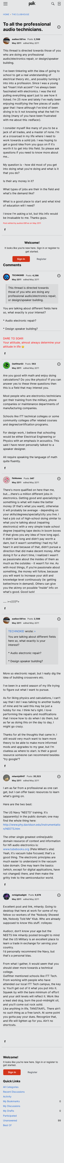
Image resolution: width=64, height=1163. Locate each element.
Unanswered (32, 1120)
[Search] (53, 3)
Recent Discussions (14, 1091)
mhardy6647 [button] (18, 776)
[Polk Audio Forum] (32, 3)
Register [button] (41, 258)
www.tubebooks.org (16, 849)
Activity (7, 1096)
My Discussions (11, 1106)
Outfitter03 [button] (17, 364)
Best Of (7, 1125)
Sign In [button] (21, 258)
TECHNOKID (16, 631)
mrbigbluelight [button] (19, 895)
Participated (10, 1115)
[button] (59, 27)
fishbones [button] (17, 478)
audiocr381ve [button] (19, 39)
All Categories (10, 1087)
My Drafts (32, 1110)
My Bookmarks (32, 1101)
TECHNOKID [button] (18, 275)
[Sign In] (59, 3)
